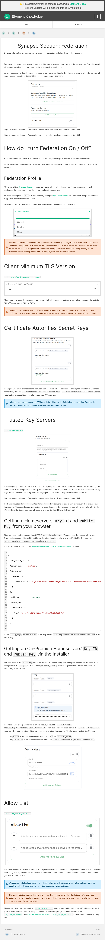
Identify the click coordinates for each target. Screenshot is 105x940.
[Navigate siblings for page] (28, 33)
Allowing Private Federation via (49, 914)
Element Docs (77, 4)
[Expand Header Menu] (98, 16)
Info (26, 24)
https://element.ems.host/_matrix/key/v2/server (52, 547)
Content (78, 24)
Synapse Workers (60, 196)
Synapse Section (25, 187)
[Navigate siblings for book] (8, 33)
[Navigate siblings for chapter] (18, 33)
